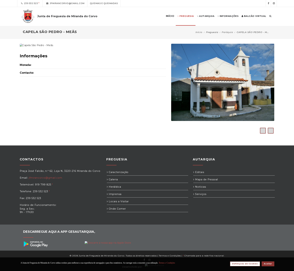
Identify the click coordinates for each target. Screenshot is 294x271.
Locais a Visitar (118, 201)
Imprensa (114, 194)
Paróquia (227, 32)
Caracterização (118, 172)
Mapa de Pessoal (206, 179)
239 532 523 (30, 3)
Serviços (200, 194)
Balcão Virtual (254, 16)
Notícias (200, 186)
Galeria (113, 179)
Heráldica (114, 186)
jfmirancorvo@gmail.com (66, 3)
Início (198, 32)
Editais (199, 172)
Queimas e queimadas (104, 3)
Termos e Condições (170, 255)
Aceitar (268, 264)
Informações (229, 16)
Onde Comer (117, 208)
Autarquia (206, 16)
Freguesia (186, 16)
